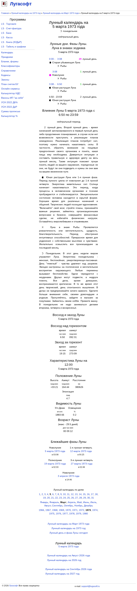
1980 (85, 513)
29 (84, 498)
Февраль (54, 502)
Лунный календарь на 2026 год (64, 560)
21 (52, 498)
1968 (54, 510)
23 (60, 498)
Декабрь (88, 505)
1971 (75, 510)
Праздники (7, 57)
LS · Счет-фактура (11, 28)
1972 (81, 510)
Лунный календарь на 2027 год (62, 573)
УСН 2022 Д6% (9, 102)
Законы (5, 79)
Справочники (8, 70)
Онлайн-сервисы (10, 88)
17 (92, 494)
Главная (5, 13)
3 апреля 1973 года (68, 476)
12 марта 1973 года (81, 451)
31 (92, 498)
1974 (95, 510)
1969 (61, 510)
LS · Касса (7, 37)
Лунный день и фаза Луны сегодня (68, 533)
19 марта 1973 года (55, 463)
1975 (51, 513)
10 (64, 494)
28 (80, 498)
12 (72, 494)
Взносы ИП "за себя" (12, 98)
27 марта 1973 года (81, 463)
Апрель (72, 502)
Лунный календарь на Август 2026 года (68, 555)
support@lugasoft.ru (90, 586)
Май (79, 502)
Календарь (7, 52)
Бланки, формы (9, 61)
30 (88, 498)
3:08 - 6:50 (55, 84)
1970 (68, 510)
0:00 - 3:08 (55, 59)
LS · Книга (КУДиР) (11, 42)
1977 (65, 513)
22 (56, 498)
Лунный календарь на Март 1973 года (61, 13)
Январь (44, 502)
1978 (72, 513)
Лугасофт (13, 585)
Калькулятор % (9, 116)
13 (76, 494)
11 (68, 494)
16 (88, 494)
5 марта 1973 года (55, 451)
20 (48, 498)
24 (64, 498)
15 (84, 494)
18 (96, 494)
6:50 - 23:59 (55, 97)
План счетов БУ (9, 84)
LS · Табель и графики (13, 46)
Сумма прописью (10, 111)
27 (76, 498)
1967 (48, 510)
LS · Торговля (8, 24)
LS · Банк (6, 33)
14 (80, 494)
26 (72, 498)
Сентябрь (57, 505)
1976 (58, 513)
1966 (41, 510)
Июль (93, 502)
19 (44, 498)
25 (68, 498)
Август (47, 505)
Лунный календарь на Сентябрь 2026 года (68, 569)
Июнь (86, 502)
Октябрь (68, 505)
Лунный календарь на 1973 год (26, 13)
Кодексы (5, 75)
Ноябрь (78, 505)
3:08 (54, 71)
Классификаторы (10, 66)
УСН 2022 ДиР (9, 107)
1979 (78, 513)
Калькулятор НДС (10, 93)
